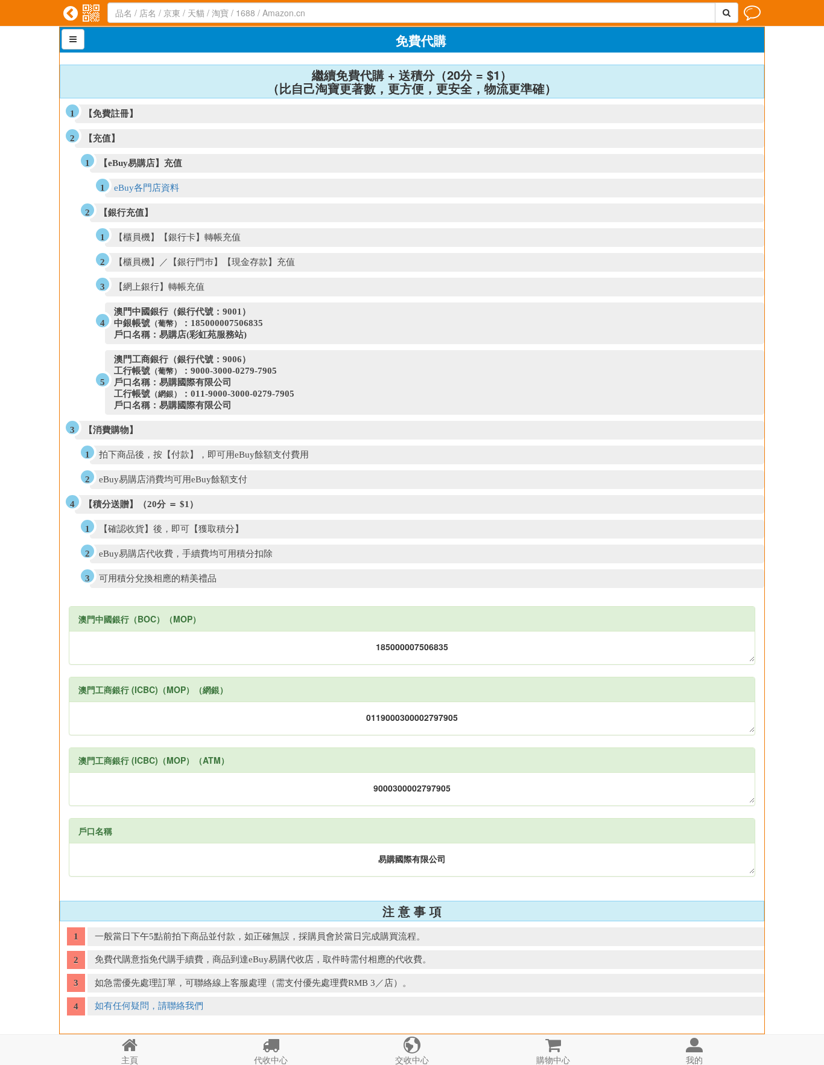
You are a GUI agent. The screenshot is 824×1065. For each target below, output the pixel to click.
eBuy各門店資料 (146, 188)
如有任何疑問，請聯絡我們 (149, 1006)
